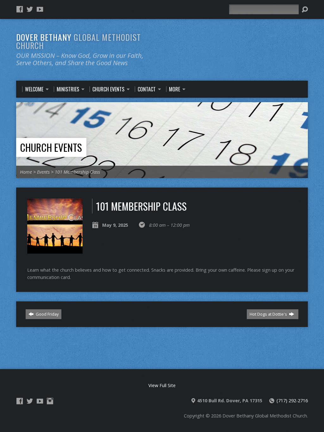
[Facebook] (19, 9)
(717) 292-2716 (292, 401)
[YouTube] (40, 9)
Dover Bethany (78, 41)
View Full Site (162, 385)
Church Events (51, 147)
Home (26, 172)
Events (43, 172)
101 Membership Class (77, 172)
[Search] (305, 9)
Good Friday (47, 314)
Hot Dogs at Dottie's (269, 314)
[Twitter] (30, 9)
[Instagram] (50, 401)
